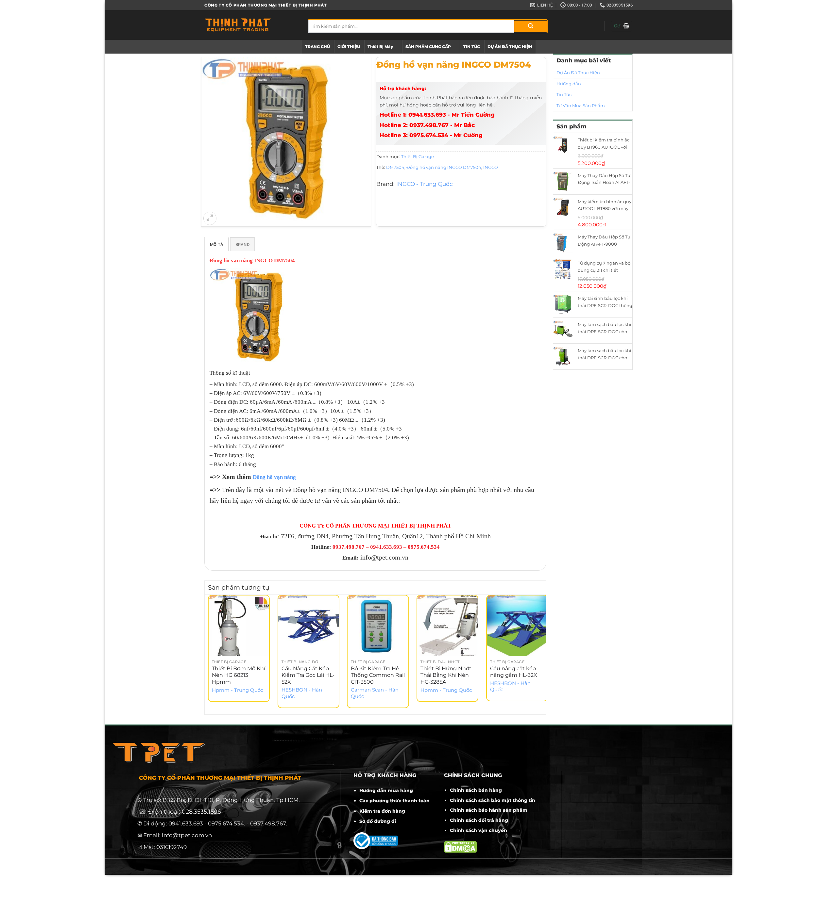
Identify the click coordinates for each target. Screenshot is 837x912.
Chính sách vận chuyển (478, 830)
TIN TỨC (471, 46)
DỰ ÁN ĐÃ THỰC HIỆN (509, 46)
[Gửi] (530, 26)
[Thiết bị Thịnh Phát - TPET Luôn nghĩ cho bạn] (251, 25)
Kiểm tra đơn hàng (382, 811)
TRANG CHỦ (317, 46)
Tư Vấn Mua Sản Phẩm (580, 105)
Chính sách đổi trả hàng (479, 820)
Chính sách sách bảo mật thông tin (492, 800)
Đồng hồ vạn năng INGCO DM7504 (443, 167)
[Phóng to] (209, 218)
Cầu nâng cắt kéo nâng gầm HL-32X (513, 671)
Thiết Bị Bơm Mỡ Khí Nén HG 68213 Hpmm (238, 675)
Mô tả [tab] (216, 244)
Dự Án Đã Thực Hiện (578, 72)
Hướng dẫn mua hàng (386, 790)
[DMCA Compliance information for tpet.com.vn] (460, 846)
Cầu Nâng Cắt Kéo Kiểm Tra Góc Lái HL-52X (308, 675)
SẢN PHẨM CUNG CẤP (428, 46)
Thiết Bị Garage (417, 156)
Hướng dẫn (568, 83)
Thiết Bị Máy (380, 46)
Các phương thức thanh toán (394, 801)
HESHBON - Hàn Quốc (302, 693)
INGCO (490, 167)
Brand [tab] (242, 244)
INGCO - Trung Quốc (424, 184)
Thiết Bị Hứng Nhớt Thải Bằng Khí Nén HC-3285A (445, 675)
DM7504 (395, 167)
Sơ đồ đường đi (377, 821)
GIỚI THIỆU (348, 46)
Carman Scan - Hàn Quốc (375, 693)
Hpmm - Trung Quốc (237, 690)
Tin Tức (564, 94)
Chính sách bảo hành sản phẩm (488, 810)
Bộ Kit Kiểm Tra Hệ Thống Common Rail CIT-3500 (378, 675)
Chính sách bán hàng (476, 790)
